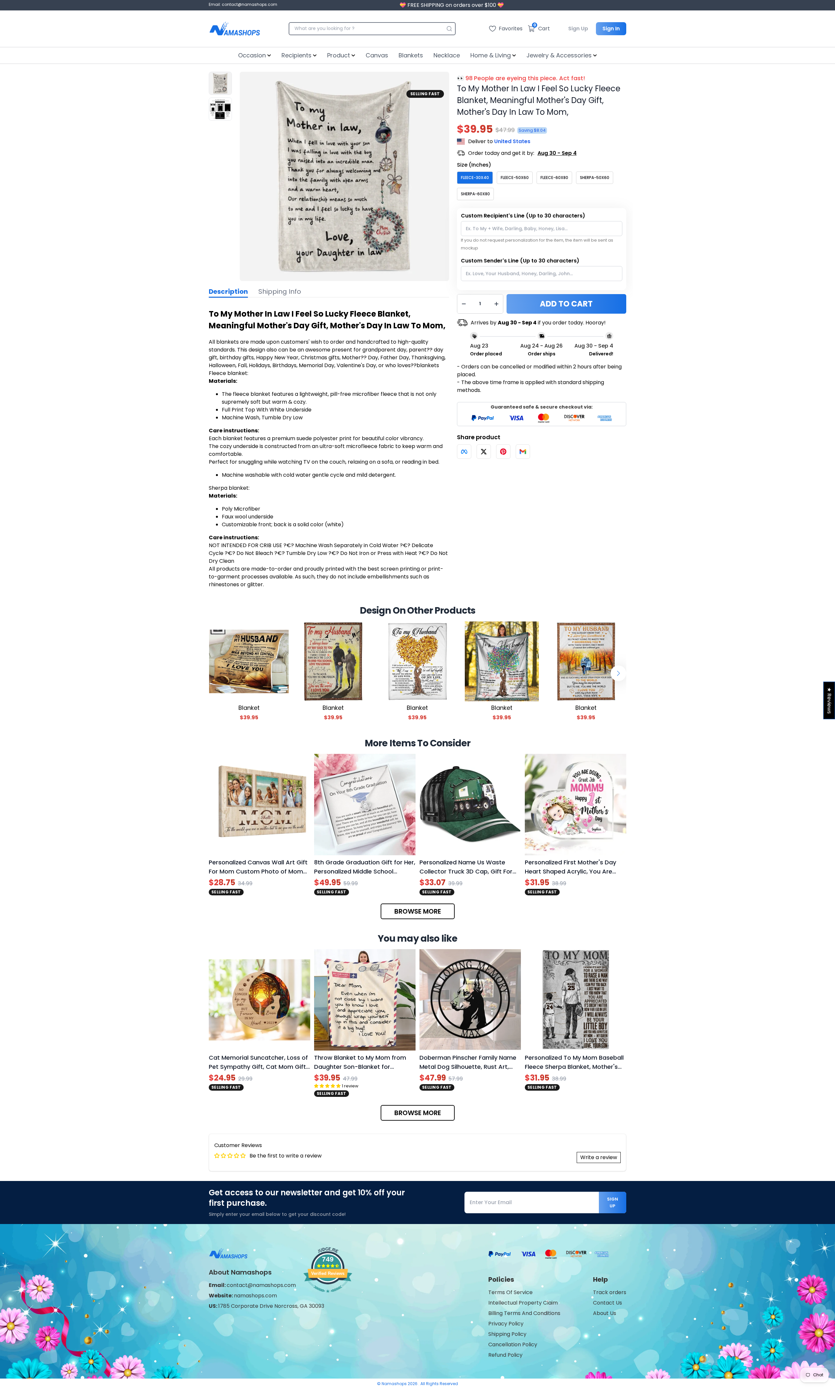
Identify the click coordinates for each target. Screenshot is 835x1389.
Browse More (417, 911)
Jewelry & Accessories (559, 55)
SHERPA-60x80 (475, 194)
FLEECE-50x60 (515, 177)
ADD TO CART (566, 303)
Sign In (611, 28)
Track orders (609, 1292)
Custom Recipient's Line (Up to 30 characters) (523, 215)
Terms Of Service (510, 1292)
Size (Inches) (474, 165)
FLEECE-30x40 (475, 177)
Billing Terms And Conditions (524, 1313)
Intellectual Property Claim (523, 1303)
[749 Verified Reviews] (328, 1296)
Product (338, 55)
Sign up (612, 1202)
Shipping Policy (507, 1334)
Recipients (296, 55)
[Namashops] (235, 29)
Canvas (377, 55)
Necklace (446, 55)
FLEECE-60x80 (554, 177)
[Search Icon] (449, 28)
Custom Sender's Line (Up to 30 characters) (520, 260)
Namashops (395, 1383)
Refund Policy (505, 1355)
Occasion (252, 55)
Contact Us (607, 1303)
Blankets (411, 55)
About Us (604, 1313)
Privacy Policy (506, 1323)
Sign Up (578, 28)
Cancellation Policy (512, 1344)
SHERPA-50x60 (594, 177)
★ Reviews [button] (829, 700)
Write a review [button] (598, 1157)
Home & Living (490, 55)
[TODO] (464, 451)
